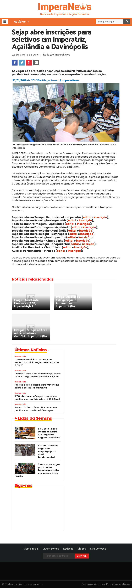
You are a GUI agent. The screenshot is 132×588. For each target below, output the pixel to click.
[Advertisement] (96, 374)
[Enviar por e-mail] (36, 63)
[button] (5, 21)
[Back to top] (123, 580)
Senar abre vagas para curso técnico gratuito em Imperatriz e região (37, 470)
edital (87, 217)
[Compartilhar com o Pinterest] (29, 63)
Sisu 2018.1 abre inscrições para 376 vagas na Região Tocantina (49, 433)
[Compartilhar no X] (22, 63)
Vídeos (82, 548)
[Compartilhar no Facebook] (15, 63)
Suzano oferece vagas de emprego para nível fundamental (48, 451)
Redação (68, 548)
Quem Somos (51, 548)
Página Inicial (30, 548)
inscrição (100, 217)
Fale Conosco (98, 548)
